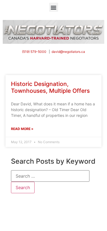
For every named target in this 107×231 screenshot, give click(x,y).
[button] (53, 7)
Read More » (22, 129)
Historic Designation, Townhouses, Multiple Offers (50, 87)
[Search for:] (50, 176)
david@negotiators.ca (68, 52)
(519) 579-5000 (34, 52)
